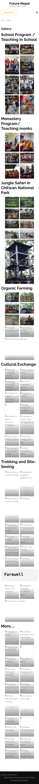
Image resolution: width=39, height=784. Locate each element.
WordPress (24, 780)
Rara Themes (30, 778)
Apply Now (9, 12)
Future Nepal (19, 3)
